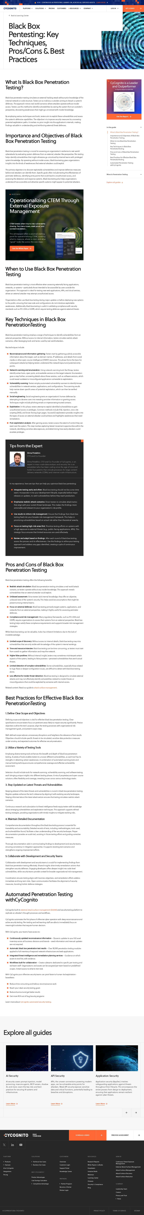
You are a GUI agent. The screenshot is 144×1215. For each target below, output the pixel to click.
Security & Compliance (95, 1184)
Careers (118, 1192)
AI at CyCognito (8, 1168)
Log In (113, 8)
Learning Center (93, 1178)
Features (7, 1165)
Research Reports (93, 1162)
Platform (26, 8)
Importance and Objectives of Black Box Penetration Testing (124, 137)
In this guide (111, 127)
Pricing (52, 8)
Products (8, 1162)
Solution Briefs (92, 1171)
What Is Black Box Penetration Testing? (124, 132)
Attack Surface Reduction (124, 1177)
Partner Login (64, 1190)
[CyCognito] (10, 8)
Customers (61, 8)
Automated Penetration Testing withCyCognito (121, 164)
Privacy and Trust (121, 1195)
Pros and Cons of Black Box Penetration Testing (124, 153)
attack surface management (45, 687)
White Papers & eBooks (95, 1165)
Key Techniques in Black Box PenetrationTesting (120, 147)
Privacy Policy (99, 1211)
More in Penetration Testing (117, 174)
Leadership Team (121, 1189)
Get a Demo (130, 8)
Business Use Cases (39, 1165)
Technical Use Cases (39, 1162)
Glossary (90, 1181)
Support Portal (64, 1168)
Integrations (7, 1171)
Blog (89, 1188)
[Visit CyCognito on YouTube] (21, 1145)
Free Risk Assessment (120, 1135)
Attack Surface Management (125, 1170)
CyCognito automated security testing (35, 1002)
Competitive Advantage (41, 1184)
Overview (63, 1162)
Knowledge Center (66, 1171)
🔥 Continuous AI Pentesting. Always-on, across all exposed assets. (70, 2)
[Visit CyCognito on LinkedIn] (12, 1145)
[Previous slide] (126, 1112)
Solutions (39, 8)
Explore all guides (113, 182)
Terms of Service (119, 1211)
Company (87, 8)
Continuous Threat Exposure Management (125, 1163)
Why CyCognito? (38, 1172)
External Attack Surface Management (128, 1167)
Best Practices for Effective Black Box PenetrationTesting (123, 158)
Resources (74, 8)
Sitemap (137, 1211)
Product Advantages (38, 1177)
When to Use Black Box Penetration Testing (123, 142)
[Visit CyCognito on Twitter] (4, 1145)
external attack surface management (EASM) (39, 910)
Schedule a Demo (82, 1135)
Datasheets (91, 1168)
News (119, 1199)
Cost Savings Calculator (39, 1180)
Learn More (10, 1104)
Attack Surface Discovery (124, 1173)
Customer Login (65, 1165)
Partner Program (66, 1184)
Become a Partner (65, 1187)
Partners (63, 1178)
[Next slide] (136, 1112)
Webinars (91, 1175)
